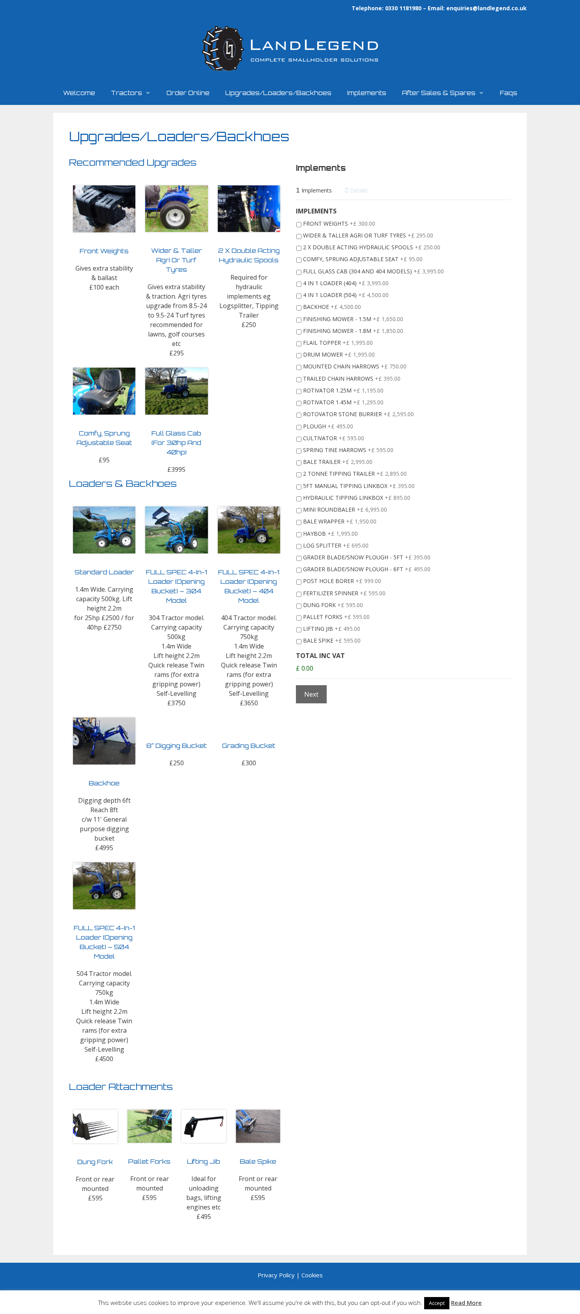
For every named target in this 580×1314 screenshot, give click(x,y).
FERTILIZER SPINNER (344, 593)
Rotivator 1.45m (343, 402)
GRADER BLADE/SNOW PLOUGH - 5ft (366, 557)
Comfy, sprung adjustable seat (363, 259)
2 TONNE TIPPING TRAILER (355, 473)
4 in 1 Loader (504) (346, 295)
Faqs (508, 93)
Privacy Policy (276, 1275)
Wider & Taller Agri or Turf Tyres (368, 235)
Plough (328, 426)
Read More (466, 1303)
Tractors (126, 93)
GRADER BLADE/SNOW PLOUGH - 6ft (366, 569)
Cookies (312, 1275)
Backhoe (332, 306)
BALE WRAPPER (339, 521)
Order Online (188, 93)
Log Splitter (336, 545)
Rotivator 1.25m (343, 390)
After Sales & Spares (438, 93)
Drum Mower (339, 354)
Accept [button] (437, 1303)
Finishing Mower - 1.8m (353, 331)
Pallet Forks (336, 617)
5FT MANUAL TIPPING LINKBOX (359, 486)
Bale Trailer (337, 461)
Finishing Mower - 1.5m (353, 319)
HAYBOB (330, 533)
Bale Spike (332, 640)
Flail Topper (338, 342)
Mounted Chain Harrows (354, 366)
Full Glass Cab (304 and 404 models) (373, 271)
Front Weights (339, 223)
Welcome (79, 93)
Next (311, 694)
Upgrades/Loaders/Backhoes (278, 93)
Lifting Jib (331, 628)
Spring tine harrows (348, 450)
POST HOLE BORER (342, 581)
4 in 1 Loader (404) (346, 283)
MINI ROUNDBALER (345, 509)
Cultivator (333, 438)
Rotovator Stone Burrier (358, 414)
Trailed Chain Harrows (351, 378)
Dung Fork (333, 605)
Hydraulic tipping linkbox (356, 497)
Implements (366, 93)
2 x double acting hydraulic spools (371, 247)
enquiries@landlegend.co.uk (486, 8)
